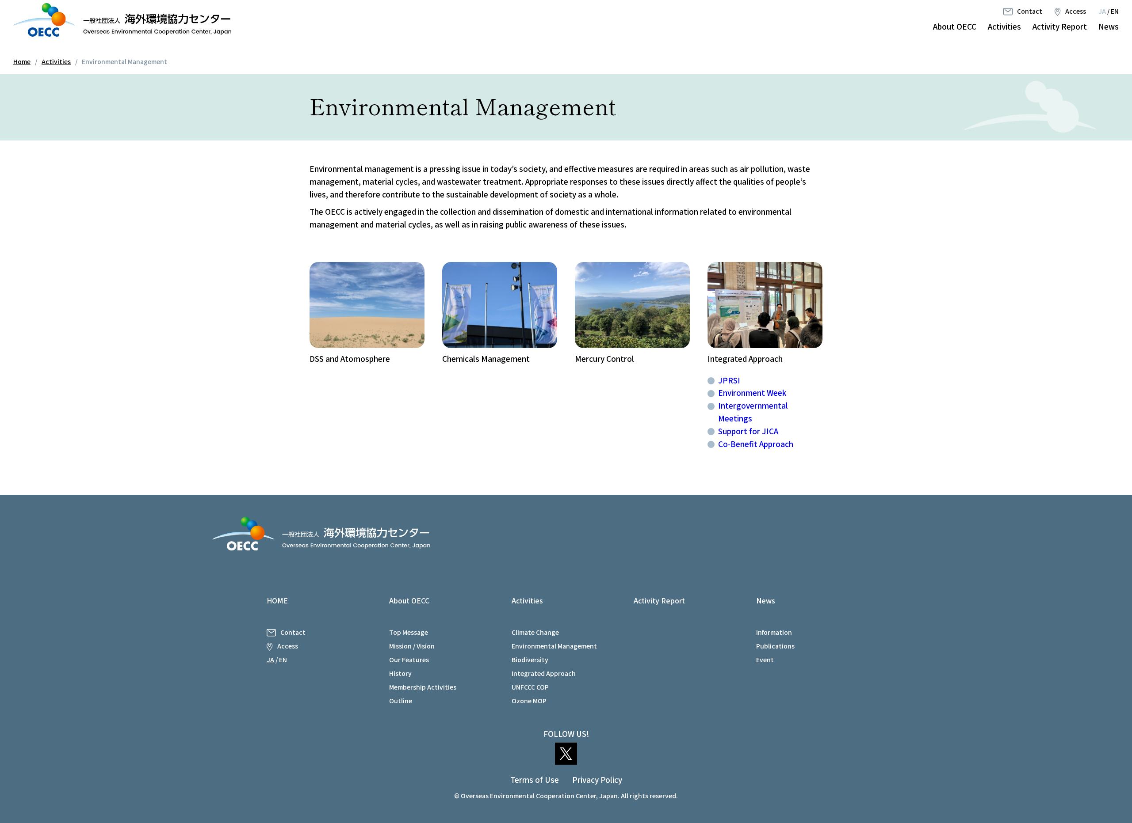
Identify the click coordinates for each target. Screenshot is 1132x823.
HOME (277, 600)
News (1108, 26)
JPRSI (729, 380)
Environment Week (752, 392)
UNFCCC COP (530, 687)
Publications (775, 645)
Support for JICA (748, 430)
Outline (400, 700)
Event (765, 659)
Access (1075, 11)
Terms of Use (534, 779)
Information (774, 632)
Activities (1004, 26)
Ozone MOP (529, 700)
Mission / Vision (412, 645)
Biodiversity (530, 659)
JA (1102, 11)
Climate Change (535, 632)
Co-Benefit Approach (755, 443)
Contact (1029, 11)
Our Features (409, 659)
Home (22, 61)
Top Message (408, 632)
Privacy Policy (597, 779)
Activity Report (1060, 26)
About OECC (954, 26)
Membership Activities (422, 687)
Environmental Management (554, 645)
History (400, 673)
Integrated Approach (544, 673)
